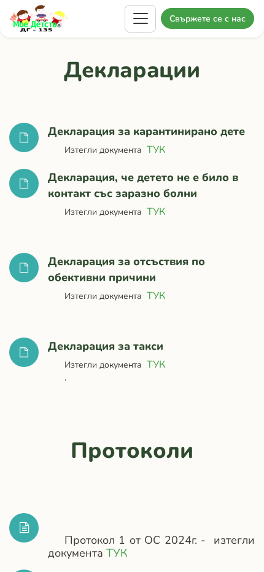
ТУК (156, 150)
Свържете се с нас (207, 19)
